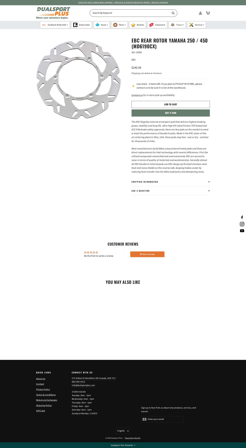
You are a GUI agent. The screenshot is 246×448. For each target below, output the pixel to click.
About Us (40, 378)
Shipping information (145, 181)
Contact (40, 384)
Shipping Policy (44, 405)
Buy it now (170, 113)
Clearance (160, 24)
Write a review (147, 254)
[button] (123, 445)
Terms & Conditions (46, 394)
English (121, 430)
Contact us (137, 95)
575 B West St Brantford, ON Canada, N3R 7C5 (93, 378)
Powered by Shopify (133, 438)
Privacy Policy (43, 389)
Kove (103, 24)
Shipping (136, 73)
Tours (179, 24)
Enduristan (84, 24)
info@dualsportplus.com (83, 385)
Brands (140, 24)
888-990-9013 (78, 381)
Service (198, 24)
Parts (121, 24)
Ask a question (141, 190)
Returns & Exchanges (46, 400)
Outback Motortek (57, 24)
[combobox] (133, 13)
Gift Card (40, 410)
